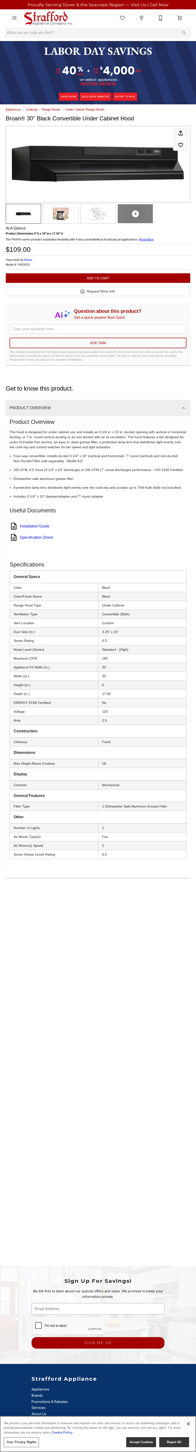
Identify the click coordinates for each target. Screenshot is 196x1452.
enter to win (125, 96)
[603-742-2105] (160, 18)
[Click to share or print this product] (180, 133)
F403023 (24, 264)
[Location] (141, 18)
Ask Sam (98, 343)
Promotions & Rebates (50, 1402)
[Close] (188, 1423)
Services (39, 1408)
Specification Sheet (36, 537)
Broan (28, 260)
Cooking (31, 109)
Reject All (174, 1442)
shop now (68, 96)
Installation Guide (34, 526)
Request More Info (101, 291)
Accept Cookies (141, 1442)
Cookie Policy (62, 1432)
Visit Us (139, 4)
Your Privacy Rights (21, 1442)
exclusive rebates (95, 96)
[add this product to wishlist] (180, 145)
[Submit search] (184, 32)
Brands (37, 1395)
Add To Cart (98, 278)
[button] (14, 18)
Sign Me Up (98, 1343)
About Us (39, 1414)
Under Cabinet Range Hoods (84, 109)
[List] (122, 18)
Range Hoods (51, 109)
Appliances (13, 109)
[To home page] (48, 18)
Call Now (159, 4)
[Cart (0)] (179, 18)
